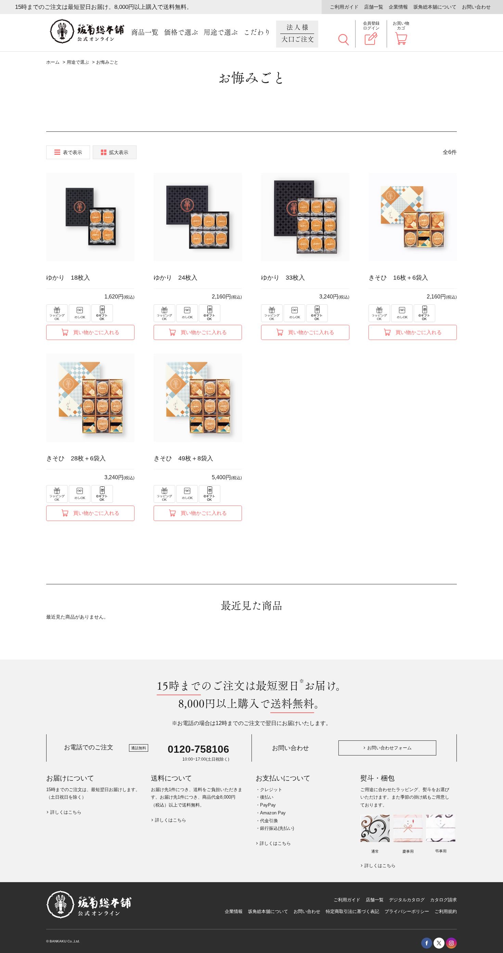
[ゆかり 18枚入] (90, 217)
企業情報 (398, 7)
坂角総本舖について (434, 7)
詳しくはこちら (65, 812)
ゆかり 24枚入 (175, 277)
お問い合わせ (476, 7)
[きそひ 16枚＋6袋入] (413, 217)
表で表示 (72, 152)
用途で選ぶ (221, 32)
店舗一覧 (373, 7)
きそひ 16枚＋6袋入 (398, 277)
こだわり (257, 32)
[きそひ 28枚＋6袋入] (90, 398)
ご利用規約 (446, 911)
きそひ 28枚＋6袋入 (76, 458)
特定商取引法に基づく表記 (352, 911)
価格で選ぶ (181, 32)
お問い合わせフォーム (389, 747)
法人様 (297, 34)
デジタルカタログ (407, 899)
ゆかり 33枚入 (283, 277)
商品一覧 (144, 32)
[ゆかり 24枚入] (198, 217)
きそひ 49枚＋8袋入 (183, 458)
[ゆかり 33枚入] (305, 217)
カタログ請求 (443, 899)
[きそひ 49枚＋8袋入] (198, 398)
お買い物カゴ (401, 25)
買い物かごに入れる (96, 332)
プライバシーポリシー (407, 911)
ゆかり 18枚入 (68, 277)
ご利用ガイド (344, 7)
